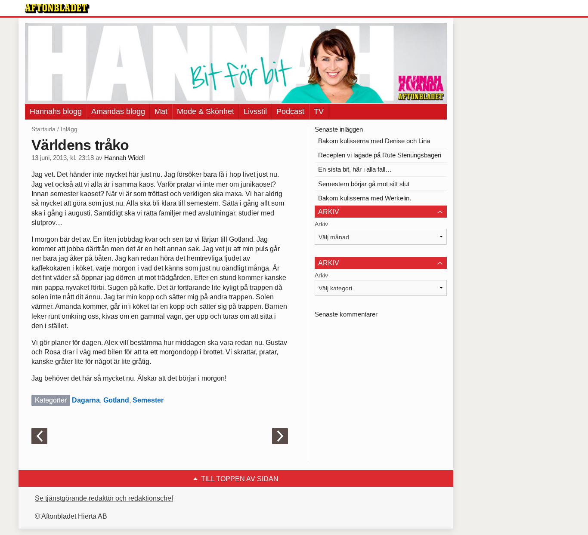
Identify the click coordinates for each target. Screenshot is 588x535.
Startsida (43, 129)
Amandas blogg (118, 111)
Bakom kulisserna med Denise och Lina (374, 141)
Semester (148, 400)
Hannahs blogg (56, 111)
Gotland (116, 400)
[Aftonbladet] (57, 8)
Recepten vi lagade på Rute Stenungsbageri (379, 155)
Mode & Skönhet (205, 111)
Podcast (290, 111)
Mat (161, 111)
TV (319, 111)
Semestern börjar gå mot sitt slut (363, 184)
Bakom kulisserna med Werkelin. (364, 198)
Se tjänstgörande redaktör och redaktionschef (104, 498)
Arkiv (321, 224)
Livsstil (255, 111)
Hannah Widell (124, 157)
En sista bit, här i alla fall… (355, 169)
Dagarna (86, 400)
